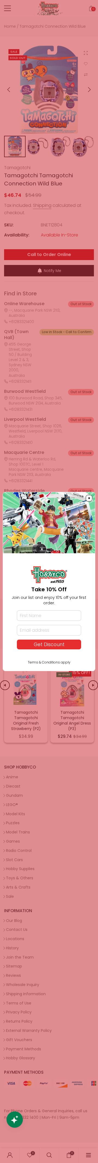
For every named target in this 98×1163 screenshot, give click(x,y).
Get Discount (49, 644)
